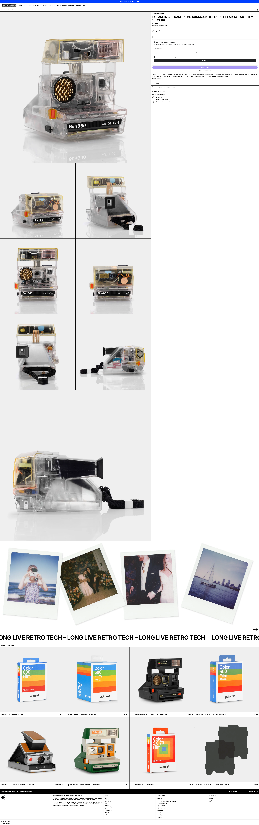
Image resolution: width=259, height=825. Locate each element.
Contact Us (160, 814)
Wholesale (160, 810)
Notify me (205, 60)
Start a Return (161, 805)
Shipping (154, 25)
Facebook (211, 798)
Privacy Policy (161, 815)
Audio (106, 798)
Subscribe (252, 791)
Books (106, 808)
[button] (257, 5)
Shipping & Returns (162, 803)
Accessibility (160, 817)
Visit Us (159, 812)
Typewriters (108, 810)
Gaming (107, 805)
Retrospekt (7, 821)
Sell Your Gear (161, 808)
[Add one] (159, 31)
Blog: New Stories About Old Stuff (166, 801)
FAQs (158, 807)
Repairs (107, 814)
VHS (106, 803)
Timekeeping (108, 807)
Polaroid (107, 800)
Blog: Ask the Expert (162, 800)
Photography (108, 801)
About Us (159, 798)
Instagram (211, 800)
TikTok (210, 801)
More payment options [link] (205, 70)
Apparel (107, 812)
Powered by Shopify (6, 823)
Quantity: (155, 29)
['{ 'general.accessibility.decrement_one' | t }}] (153, 31)
